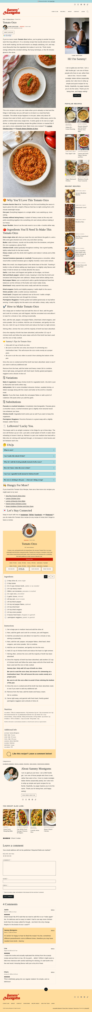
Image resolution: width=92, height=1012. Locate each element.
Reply (53, 909)
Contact (76, 11)
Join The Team (45, 1003)
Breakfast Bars (79, 222)
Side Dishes (33, 764)
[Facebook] (81, 4)
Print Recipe (47, 569)
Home (4, 19)
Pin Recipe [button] (11, 569)
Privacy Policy (65, 1008)
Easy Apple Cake (70, 153)
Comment (7, 860)
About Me (77, 95)
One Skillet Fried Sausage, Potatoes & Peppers (22, 831)
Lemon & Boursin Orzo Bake (15, 501)
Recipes (62, 11)
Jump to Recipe (8, 32)
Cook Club (55, 11)
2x (49, 576)
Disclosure (71, 1008)
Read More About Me (28, 795)
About (70, 11)
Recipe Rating (8, 853)
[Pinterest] (84, 4)
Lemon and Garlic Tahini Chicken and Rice (83, 155)
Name (5, 878)
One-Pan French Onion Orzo (15, 496)
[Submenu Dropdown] (65, 11)
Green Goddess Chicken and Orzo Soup (19, 506)
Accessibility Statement (57, 1008)
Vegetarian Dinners (43, 764)
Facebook (38, 514)
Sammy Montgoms (13, 26)
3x (52, 576)
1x (45, 576)
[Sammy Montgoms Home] (11, 11)
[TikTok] (87, 4)
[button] (20, 26)
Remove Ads (29, 559)
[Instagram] (74, 4)
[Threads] (78, 4)
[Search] (87, 11)
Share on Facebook (22, 569)
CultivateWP (86, 1008)
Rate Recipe (35, 569)
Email (5, 885)
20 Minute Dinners (10, 19)
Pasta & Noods (19, 764)
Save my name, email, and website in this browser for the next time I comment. (24, 892)
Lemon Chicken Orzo (13, 498)
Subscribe (26, 1003)
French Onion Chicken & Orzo (27, 128)
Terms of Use (76, 1008)
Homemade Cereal (80, 207)
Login (83, 11)
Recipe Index (35, 1003)
